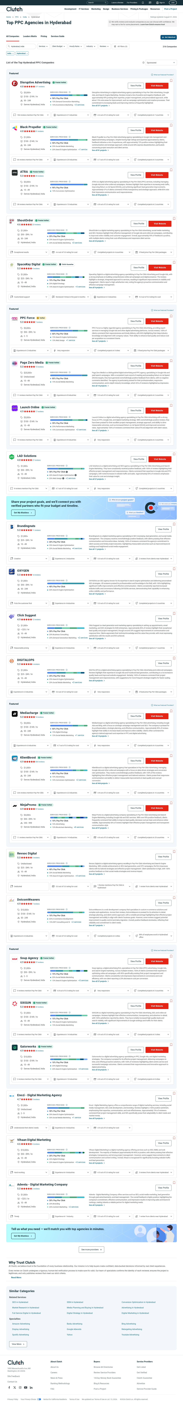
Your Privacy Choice (28, 1399)
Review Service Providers (105, 1372)
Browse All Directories (103, 1367)
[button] (44, 46)
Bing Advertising (129, 1324)
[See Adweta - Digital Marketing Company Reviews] (26, 1188)
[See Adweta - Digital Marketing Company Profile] (12, 1185)
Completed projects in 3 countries (150, 160)
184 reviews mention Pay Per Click (30, 115)
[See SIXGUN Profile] (15, 1004)
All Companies (12, 36)
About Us (55, 1367)
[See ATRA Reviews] (29, 176)
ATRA (24, 171)
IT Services (84, 9)
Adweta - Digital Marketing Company (42, 1184)
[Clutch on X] (14, 1387)
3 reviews (36, 858)
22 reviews (39, 1007)
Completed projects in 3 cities (149, 1034)
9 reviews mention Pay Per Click (29, 991)
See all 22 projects (99, 1023)
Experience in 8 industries (66, 395)
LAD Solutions (26, 456)
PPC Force (27, 318)
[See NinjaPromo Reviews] (29, 809)
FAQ (52, 1389)
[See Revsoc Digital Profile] (12, 854)
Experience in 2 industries (26, 351)
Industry (89, 46)
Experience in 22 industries (67, 793)
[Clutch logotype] (14, 9)
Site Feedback (13, 1376)
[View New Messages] (150, 2)
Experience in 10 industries (67, 1079)
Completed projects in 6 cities (108, 936)
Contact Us (12, 1382)
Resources (155, 9)
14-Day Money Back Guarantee (107, 1378)
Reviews (103, 46)
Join (173, 3)
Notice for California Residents (55, 1399)
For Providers (132, 3)
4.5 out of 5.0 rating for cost (108, 1172)
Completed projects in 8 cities (149, 1079)
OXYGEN (23, 570)
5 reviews (36, 1099)
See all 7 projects (99, 341)
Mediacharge (29, 713)
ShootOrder (25, 220)
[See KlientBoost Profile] (15, 758)
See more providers (90, 1249)
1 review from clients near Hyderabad (153, 886)
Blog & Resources (101, 1383)
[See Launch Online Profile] (15, 408)
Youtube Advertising (130, 1335)
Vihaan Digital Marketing (34, 1140)
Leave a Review (117, 3)
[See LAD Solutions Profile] (12, 457)
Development (70, 9)
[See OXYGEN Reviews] (26, 574)
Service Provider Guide (146, 1389)
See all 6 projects (96, 681)
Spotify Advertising (20, 1335)
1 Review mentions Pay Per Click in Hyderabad (110, 886)
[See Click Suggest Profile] (12, 616)
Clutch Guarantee (144, 1378)
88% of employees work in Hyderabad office (153, 936)
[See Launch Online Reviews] (29, 411)
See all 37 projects (99, 981)
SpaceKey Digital (28, 264)
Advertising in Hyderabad (133, 1307)
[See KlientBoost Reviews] (29, 761)
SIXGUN (25, 1002)
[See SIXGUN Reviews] (29, 1007)
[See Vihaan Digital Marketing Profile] (12, 1141)
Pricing (44, 36)
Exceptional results (21, 252)
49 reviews (39, 176)
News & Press (56, 1378)
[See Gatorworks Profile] (15, 1047)
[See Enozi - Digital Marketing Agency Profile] (12, 1096)
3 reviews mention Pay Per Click (29, 1034)
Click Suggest (26, 615)
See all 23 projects (96, 241)
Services (42, 46)
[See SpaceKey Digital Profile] (12, 265)
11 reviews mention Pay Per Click (29, 395)
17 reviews (39, 411)
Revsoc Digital (27, 853)
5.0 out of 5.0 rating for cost (150, 297)
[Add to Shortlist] (171, 80)
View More (16, 1344)
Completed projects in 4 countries (110, 252)
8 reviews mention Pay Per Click (26, 489)
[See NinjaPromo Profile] (15, 806)
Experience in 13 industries (67, 204)
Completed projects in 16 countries (151, 793)
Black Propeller (30, 127)
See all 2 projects (96, 1205)
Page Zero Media (32, 362)
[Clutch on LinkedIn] (31, 1387)
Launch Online (29, 407)
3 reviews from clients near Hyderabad (154, 1172)
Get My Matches (21, 512)
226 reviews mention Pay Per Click (30, 793)
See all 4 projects (96, 287)
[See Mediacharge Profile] (15, 714)
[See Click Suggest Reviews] (26, 619)
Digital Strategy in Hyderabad (80, 1313)
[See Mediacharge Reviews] (29, 717)
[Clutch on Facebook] (9, 1387)
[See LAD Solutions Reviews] (26, 460)
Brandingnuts (26, 526)
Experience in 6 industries (26, 745)
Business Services (120, 9)
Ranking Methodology (60, 1383)
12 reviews (36, 620)
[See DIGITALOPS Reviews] (26, 664)
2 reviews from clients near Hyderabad (154, 559)
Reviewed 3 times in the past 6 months (70, 297)
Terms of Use (74, 1399)
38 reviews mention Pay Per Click (29, 204)
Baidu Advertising (74, 1324)
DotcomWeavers (28, 899)
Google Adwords (74, 1329)
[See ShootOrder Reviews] (26, 224)
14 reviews (36, 575)
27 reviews (36, 460)
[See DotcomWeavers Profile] (12, 901)
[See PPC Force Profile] (15, 319)
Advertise (141, 1383)
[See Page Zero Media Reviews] (29, 366)
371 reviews (40, 87)
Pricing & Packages (139, 9)
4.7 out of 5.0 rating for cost (108, 160)
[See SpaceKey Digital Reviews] (26, 268)
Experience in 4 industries (65, 603)
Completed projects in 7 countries (150, 115)
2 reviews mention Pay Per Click (29, 1079)
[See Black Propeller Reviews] (29, 131)
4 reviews (36, 269)
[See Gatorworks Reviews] (29, 1050)
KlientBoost (28, 757)
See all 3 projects (96, 874)
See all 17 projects (99, 430)
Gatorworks (28, 1046)
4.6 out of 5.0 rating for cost (108, 115)
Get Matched (170, 37)
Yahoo (69, 1335)
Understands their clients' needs (26, 1128)
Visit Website (157, 86)
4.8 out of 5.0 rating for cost (108, 204)
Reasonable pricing (21, 648)
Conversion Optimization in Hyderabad (138, 1302)
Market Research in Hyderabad (25, 1307)
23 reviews (36, 225)
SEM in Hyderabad (75, 1302)
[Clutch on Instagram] (20, 1387)
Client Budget (57, 46)
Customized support (22, 297)
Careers (54, 1372)
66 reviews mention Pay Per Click (29, 160)
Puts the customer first (23, 603)
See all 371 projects (100, 106)
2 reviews (36, 1189)
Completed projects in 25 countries (151, 837)
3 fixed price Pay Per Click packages (152, 252)
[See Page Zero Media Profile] (15, 364)
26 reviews (39, 1051)
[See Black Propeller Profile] (15, 128)
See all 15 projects (99, 386)
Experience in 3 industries (106, 297)
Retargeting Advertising (132, 1329)
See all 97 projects (99, 828)
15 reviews (39, 367)
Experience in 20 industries (67, 160)
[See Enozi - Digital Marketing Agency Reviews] (26, 1099)
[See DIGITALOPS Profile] (12, 661)
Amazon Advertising (21, 1324)
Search (91, 3)
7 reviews (39, 322)
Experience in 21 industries (67, 115)
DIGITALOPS (25, 660)
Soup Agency (29, 958)
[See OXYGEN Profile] (12, 572)
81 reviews (39, 131)
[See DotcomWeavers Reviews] (26, 903)
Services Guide (57, 36)
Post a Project (170, 9)
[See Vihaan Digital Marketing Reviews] (26, 1144)
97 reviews (39, 809)
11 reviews (36, 530)
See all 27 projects (96, 479)
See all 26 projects (99, 1070)
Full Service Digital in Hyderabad (26, 1313)
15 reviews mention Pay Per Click (29, 440)
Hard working (19, 1172)
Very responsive (63, 351)
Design (106, 9)
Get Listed (141, 1367)
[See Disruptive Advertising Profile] (15, 83)
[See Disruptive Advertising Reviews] (29, 86)
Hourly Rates (74, 46)
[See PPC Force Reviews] (29, 322)
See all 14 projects (96, 594)
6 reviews (36, 664)
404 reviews (40, 762)
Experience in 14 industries (67, 837)
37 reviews (39, 962)
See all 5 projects (96, 1118)
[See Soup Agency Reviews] (29, 962)
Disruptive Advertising (35, 82)
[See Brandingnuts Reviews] (26, 530)
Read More (16, 1277)
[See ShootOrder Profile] (12, 221)
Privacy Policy (12, 1399)
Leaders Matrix (30, 36)
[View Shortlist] (143, 3)
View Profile (135, 86)
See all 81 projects (99, 150)
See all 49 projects (99, 195)
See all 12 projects (96, 639)
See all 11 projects (96, 549)
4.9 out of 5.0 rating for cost (108, 648)
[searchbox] (21, 46)
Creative (17, 559)
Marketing (96, 9)
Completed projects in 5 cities (108, 351)
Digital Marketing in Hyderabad (135, 1313)
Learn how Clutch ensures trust (152, 24)
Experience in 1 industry (64, 1216)
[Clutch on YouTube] (25, 1387)
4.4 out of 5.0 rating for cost (66, 252)
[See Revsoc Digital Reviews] (26, 857)
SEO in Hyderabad (20, 1302)
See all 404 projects (100, 783)
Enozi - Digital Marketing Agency (39, 1095)
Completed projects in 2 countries (150, 204)
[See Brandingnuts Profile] (12, 527)
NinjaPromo (28, 805)
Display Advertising (20, 1329)
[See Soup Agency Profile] (15, 959)
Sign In (162, 3)
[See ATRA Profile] (15, 173)
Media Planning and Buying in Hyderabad (85, 1307)
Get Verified (142, 1372)
